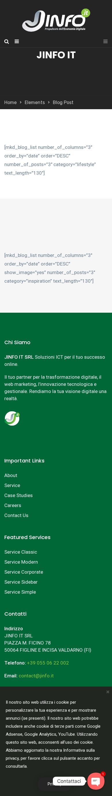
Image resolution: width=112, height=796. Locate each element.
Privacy (55, 784)
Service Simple (20, 592)
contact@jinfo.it (36, 676)
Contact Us (16, 515)
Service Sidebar (21, 582)
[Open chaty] (96, 781)
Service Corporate (23, 572)
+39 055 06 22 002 (48, 663)
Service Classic (20, 552)
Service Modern (21, 562)
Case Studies (18, 495)
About (10, 475)
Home (10, 102)
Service (12, 485)
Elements (35, 102)
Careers (12, 505)
